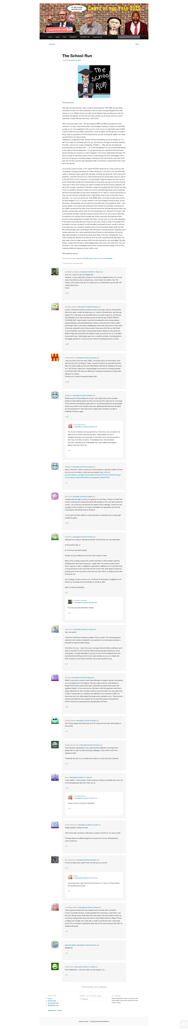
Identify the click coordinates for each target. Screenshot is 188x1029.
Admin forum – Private (55, 1010)
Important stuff (97, 37)
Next (138, 44)
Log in (50, 998)
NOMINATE (73, 37)
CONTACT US (84, 37)
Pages (58, 37)
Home (50, 37)
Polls (64, 37)
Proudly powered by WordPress (99, 1021)
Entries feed (52, 1001)
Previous (51, 44)
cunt (78, 258)
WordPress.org (53, 1005)
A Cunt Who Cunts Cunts (89, 258)
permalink (109, 258)
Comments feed (53, 1003)
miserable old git (70, 945)
